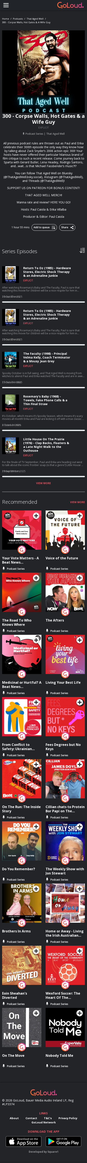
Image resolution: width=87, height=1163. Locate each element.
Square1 (53, 1152)
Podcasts (18, 18)
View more (43, 483)
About (14, 1118)
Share (65, 226)
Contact (31, 1118)
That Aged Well (35, 18)
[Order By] (82, 250)
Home (5, 18)
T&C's (48, 1118)
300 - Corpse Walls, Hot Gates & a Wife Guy (26, 22)
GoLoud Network (43, 1122)
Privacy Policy (67, 1118)
